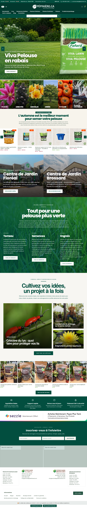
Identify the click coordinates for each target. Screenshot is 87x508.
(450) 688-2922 (25, 477)
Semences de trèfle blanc (76, 147)
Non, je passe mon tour (50, 505)
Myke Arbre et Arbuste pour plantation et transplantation (59, 148)
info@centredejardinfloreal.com (29, 478)
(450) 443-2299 (61, 477)
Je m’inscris (70, 438)
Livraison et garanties (39, 495)
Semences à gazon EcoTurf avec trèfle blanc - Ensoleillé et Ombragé (43, 149)
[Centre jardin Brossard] (59, 471)
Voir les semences (39, 259)
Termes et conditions (41, 498)
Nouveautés (5, 11)
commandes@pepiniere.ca (79, 1)
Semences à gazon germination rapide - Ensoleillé (8, 148)
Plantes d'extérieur (48, 11)
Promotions (21, 13)
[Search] (58, 16)
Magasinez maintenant (14, 71)
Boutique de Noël (27, 495)
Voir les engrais (67, 263)
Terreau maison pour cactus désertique (25, 385)
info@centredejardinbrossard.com (57, 478)
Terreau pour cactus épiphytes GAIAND (77, 385)
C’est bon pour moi (36, 505)
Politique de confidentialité (27, 498)
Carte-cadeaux (6, 13)
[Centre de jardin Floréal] (27, 471)
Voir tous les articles (43, 353)
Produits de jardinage (68, 11)
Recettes (18, 495)
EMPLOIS (57, 1)
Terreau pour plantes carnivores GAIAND (8, 385)
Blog (14, 13)
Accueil (6, 495)
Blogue (11, 495)
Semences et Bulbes (22, 11)
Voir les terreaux (10, 257)
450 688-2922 (66, 1)
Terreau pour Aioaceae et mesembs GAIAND (41, 385)
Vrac (12, 11)
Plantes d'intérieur (35, 11)
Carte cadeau (78, 493)
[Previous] (1, 137)
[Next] (85, 137)
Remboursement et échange (11, 498)
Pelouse (57, 11)
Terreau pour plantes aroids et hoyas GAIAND (60, 385)
